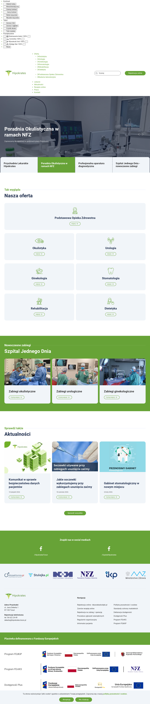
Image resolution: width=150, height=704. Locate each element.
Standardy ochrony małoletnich (126, 609)
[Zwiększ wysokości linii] (26, 41)
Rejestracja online (135, 73)
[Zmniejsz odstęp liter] (4, 44)
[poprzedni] (139, 134)
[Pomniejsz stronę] (4, 36)
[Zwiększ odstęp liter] (24, 44)
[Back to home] (15, 73)
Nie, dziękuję (84, 700)
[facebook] (41, 549)
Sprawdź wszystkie (75, 513)
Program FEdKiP (120, 623)
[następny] (143, 134)
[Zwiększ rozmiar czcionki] (23, 39)
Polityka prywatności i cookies (125, 605)
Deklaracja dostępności (123, 612)
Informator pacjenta (85, 623)
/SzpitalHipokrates (109, 555)
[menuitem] (36, 54)
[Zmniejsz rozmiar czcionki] (4, 39)
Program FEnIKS (120, 620)
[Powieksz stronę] (29, 36)
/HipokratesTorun (41, 555)
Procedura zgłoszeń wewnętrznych (90, 616)
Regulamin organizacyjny (87, 620)
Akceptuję (66, 700)
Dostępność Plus (120, 616)
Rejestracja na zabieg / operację (89, 612)
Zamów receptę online (85, 609)
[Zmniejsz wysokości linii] (4, 41)
